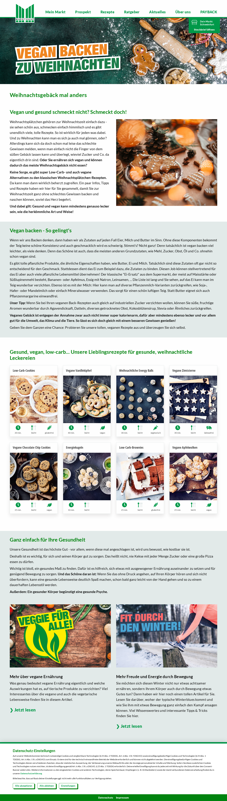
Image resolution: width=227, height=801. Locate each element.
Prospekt (83, 12)
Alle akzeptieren (23, 785)
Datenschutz (105, 797)
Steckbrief (200, 29)
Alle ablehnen (47, 785)
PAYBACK (208, 12)
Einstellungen (68, 785)
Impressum (122, 797)
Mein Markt (55, 12)
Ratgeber (132, 12)
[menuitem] (55, 12)
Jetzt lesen (25, 709)
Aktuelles (157, 12)
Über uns (183, 12)
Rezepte (107, 12)
